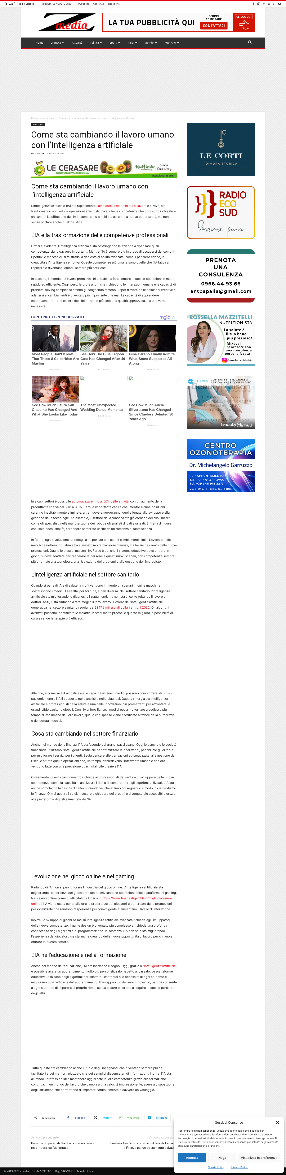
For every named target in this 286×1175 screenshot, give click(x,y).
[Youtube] (279, 3)
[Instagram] (258, 3)
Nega (222, 1158)
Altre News (48, 118)
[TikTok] (264, 3)
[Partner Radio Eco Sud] (221, 212)
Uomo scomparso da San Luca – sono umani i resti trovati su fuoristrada (63, 1145)
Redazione (114, 3)
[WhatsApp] (274, 3)
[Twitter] (269, 3)
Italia (131, 42)
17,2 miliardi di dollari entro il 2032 (124, 607)
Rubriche (170, 42)
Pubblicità (83, 3)
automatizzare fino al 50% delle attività (100, 501)
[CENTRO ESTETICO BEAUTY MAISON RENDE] (221, 402)
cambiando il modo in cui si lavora (121, 206)
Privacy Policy (239, 1167)
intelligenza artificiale (160, 966)
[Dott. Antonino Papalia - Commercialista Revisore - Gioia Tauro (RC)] (221, 275)
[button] (278, 1122)
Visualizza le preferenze (259, 1158)
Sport (113, 42)
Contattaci (98, 3)
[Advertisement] (143, 80)
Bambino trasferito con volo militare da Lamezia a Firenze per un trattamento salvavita (143, 1145)
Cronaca (56, 42)
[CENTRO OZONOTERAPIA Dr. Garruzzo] (221, 465)
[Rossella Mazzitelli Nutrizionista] (221, 339)
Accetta (192, 1158)
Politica (94, 42)
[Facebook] (253, 3)
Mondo (149, 42)
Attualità (77, 42)
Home (39, 42)
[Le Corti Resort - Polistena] (221, 149)
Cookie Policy (216, 1167)
